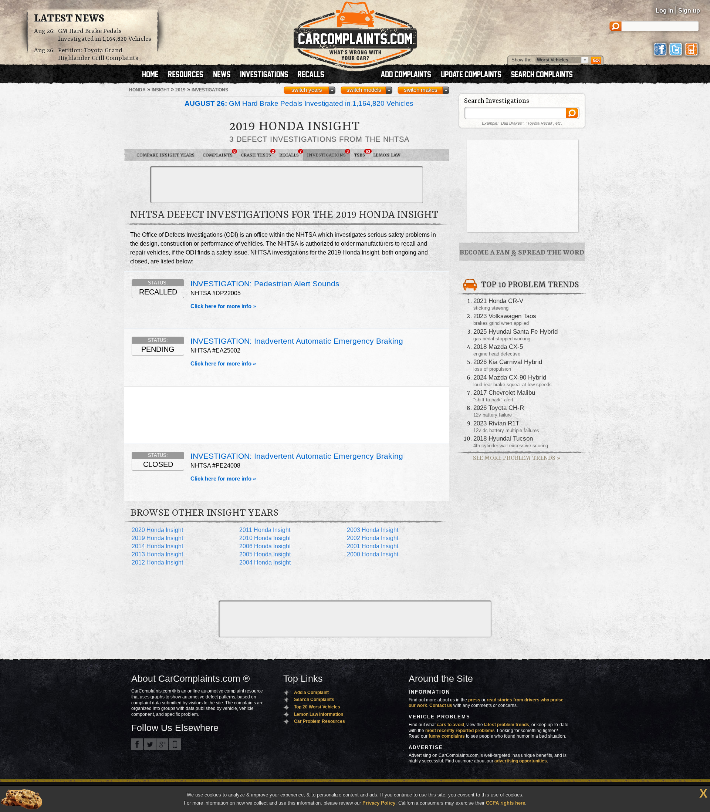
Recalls (290, 153)
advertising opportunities (520, 761)
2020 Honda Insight (157, 530)
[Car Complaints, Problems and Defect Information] (355, 32)
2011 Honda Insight (264, 530)
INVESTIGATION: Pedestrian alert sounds (264, 283)
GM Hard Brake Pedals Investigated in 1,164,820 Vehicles (104, 35)
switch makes (420, 90)
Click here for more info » (223, 306)
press (474, 700)
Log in (664, 10)
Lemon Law (386, 155)
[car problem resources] (189, 75)
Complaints (219, 153)
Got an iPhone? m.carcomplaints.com (175, 744)
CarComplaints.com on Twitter (150, 744)
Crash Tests (257, 153)
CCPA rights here (505, 803)
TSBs (361, 153)
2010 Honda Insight (265, 538)
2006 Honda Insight (265, 546)
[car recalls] (311, 75)
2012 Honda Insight (157, 562)
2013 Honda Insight (157, 554)
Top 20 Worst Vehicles (317, 707)
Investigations (328, 153)
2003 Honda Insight (372, 530)
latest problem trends (506, 724)
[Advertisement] (286, 184)
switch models (363, 90)
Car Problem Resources (319, 721)
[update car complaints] (474, 75)
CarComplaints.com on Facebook (137, 744)
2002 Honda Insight (372, 538)
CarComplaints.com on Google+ (162, 744)
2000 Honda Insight (372, 554)
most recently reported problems (460, 730)
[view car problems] (153, 75)
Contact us (440, 705)
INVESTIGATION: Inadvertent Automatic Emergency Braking (296, 341)
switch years (306, 90)
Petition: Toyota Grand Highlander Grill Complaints (98, 54)
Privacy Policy (378, 803)
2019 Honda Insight (157, 538)
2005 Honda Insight (265, 554)
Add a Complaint (311, 692)
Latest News (69, 19)
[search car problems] (545, 75)
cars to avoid (450, 724)
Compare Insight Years (165, 155)
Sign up (689, 10)
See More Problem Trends (516, 458)
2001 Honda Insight (372, 546)
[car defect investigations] (267, 75)
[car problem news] (225, 75)
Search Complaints (314, 699)
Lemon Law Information (318, 714)
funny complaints (447, 736)
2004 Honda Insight (265, 562)
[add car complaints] (409, 75)
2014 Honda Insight (157, 546)
